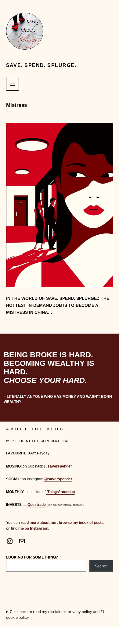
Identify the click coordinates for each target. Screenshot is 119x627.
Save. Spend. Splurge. (41, 65)
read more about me (39, 522)
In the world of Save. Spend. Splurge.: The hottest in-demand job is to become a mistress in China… (57, 305)
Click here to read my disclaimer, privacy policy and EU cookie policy (56, 614)
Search (101, 566)
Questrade (36, 505)
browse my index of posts (81, 522)
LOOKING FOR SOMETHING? (32, 557)
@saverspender (58, 466)
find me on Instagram (29, 528)
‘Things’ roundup (60, 492)
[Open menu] (12, 84)
